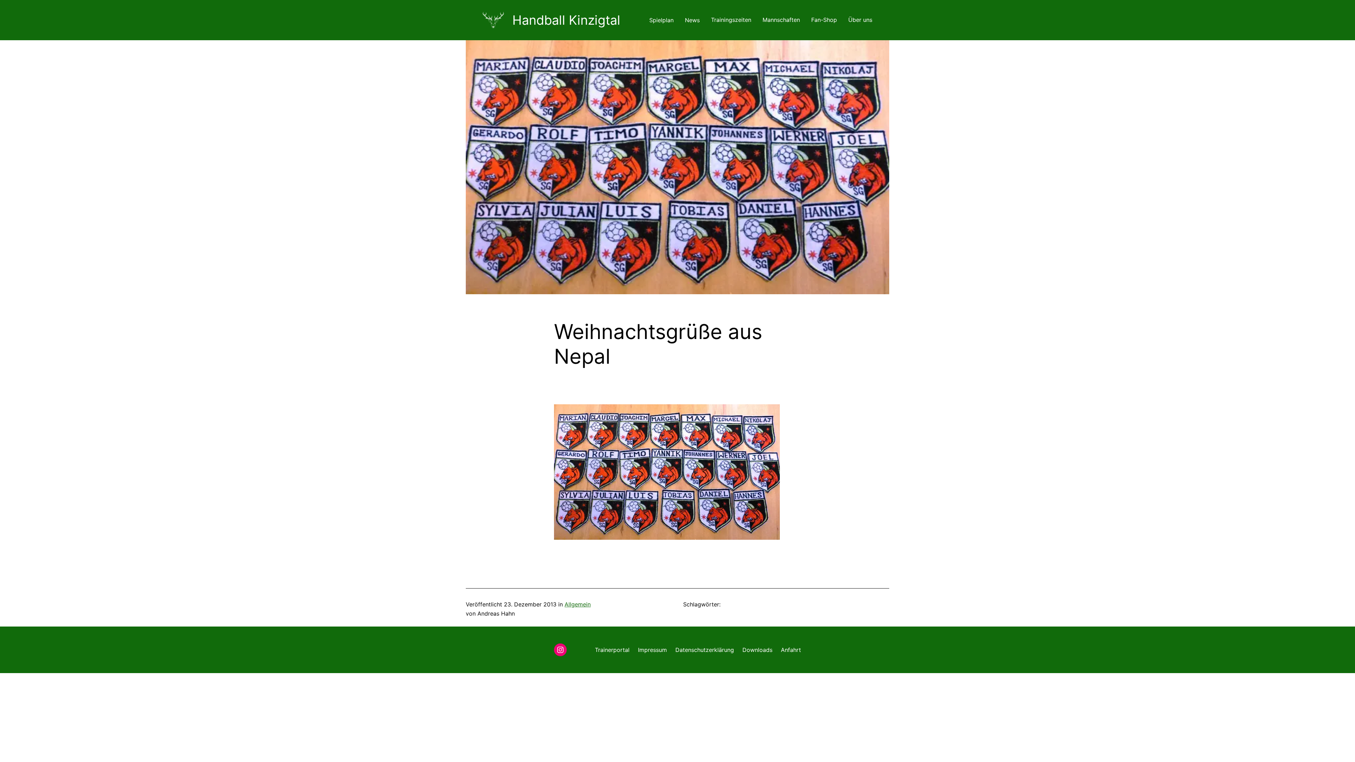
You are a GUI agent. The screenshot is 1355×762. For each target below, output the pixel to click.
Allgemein (578, 604)
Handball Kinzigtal (566, 20)
